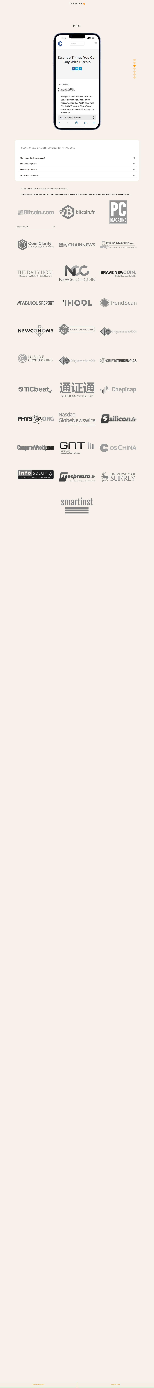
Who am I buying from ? (28, 164)
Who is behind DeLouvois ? (29, 175)
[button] (134, 60)
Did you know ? (22, 227)
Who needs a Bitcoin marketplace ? (32, 158)
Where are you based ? (28, 169)
